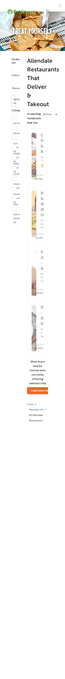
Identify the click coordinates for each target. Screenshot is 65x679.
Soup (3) (15, 205)
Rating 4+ (15, 101)
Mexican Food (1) (17, 185)
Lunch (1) (16, 174)
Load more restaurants (39, 390)
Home (30, 404)
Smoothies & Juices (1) (18, 195)
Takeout (16, 88)
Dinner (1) (16, 134)
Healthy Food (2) (17, 154)
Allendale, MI (36, 409)
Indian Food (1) (16, 164)
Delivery (16, 75)
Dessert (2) (17, 124)
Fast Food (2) (15, 144)
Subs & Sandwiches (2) (19, 215)
